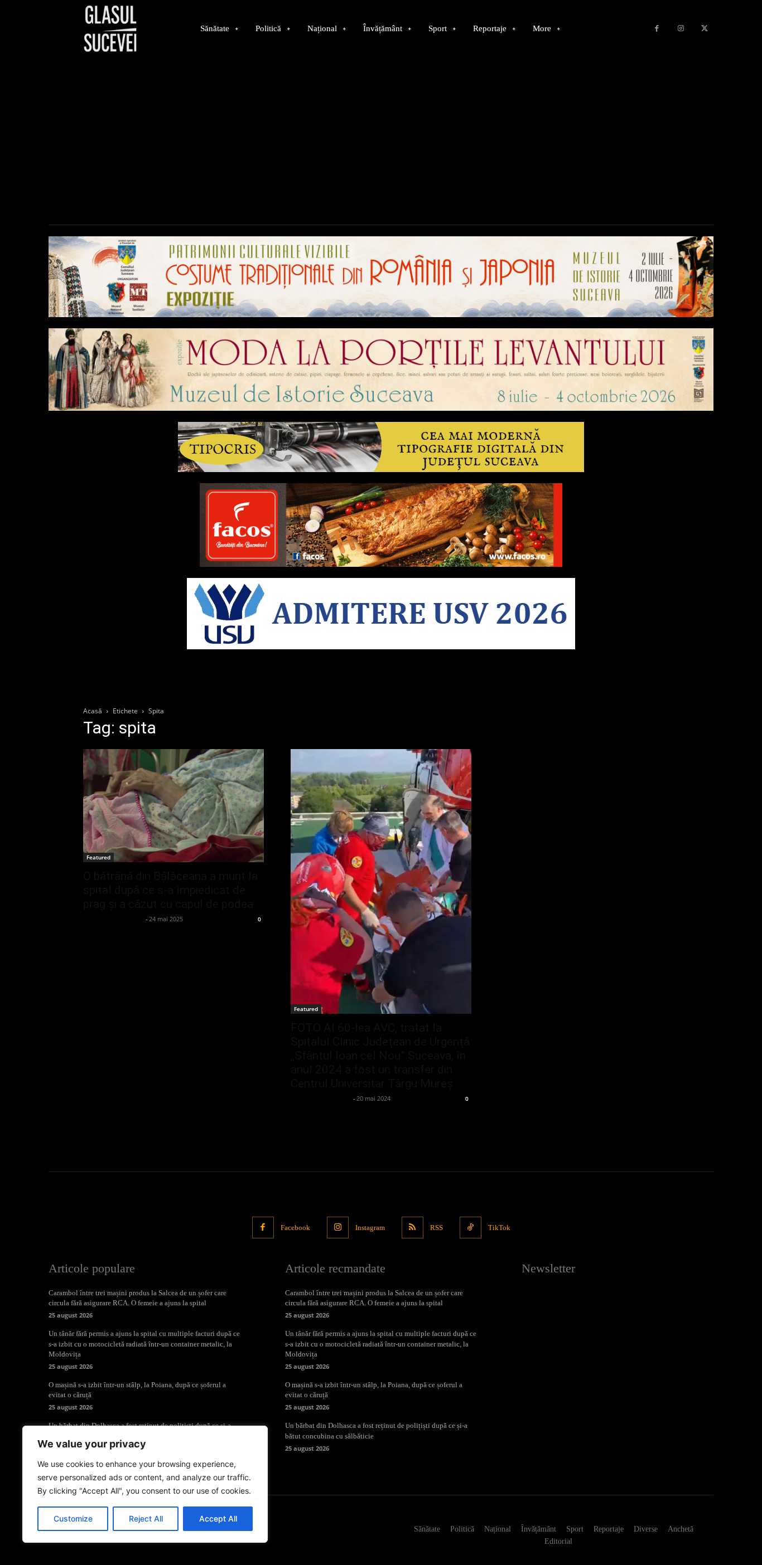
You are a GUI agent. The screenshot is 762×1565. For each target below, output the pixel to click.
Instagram (370, 1227)
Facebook (295, 1227)
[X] (704, 29)
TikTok (499, 1227)
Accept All (218, 1518)
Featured (98, 857)
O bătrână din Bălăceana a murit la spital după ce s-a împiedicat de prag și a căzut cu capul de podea (170, 890)
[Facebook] (657, 29)
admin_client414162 (113, 919)
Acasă (92, 711)
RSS (436, 1227)
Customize (73, 1518)
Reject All (146, 1518)
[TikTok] (470, 1227)
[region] (145, 1484)
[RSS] (412, 1227)
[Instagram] (681, 29)
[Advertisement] (381, 141)
